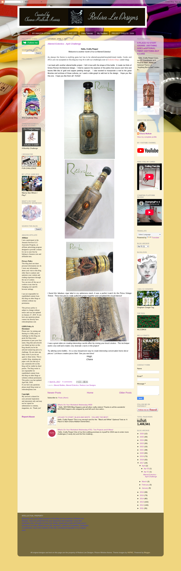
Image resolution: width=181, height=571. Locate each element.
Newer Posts (54, 392)
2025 (142, 437)
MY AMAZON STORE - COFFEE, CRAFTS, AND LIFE (54, 33)
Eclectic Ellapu (113, 59)
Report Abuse (28, 417)
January (145, 488)
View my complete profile (147, 137)
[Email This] (77, 382)
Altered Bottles (59, 385)
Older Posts (125, 392)
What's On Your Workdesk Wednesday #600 (75, 405)
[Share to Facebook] (84, 382)
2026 (142, 434)
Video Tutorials (87, 33)
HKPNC (130, 552)
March (144, 481)
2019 (142, 456)
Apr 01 (146, 472)
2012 (142, 505)
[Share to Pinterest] (87, 382)
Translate (155, 238)
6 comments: (67, 382)
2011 (142, 508)
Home (90, 392)
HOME (25, 33)
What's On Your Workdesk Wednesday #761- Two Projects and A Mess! (85, 430)
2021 (142, 450)
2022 (142, 447)
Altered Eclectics (72, 385)
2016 (142, 492)
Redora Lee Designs (88, 385)
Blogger (147, 552)
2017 (142, 463)
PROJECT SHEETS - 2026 (123, 33)
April (144, 466)
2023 (142, 443)
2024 (142, 440)
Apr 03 (146, 469)
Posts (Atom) (63, 398)
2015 (142, 495)
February (145, 485)
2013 (142, 502)
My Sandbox (102, 33)
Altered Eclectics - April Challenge (64, 44)
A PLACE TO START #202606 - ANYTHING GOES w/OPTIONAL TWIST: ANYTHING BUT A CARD (148, 48)
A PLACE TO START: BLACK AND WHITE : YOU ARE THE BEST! (83, 417)
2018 (142, 460)
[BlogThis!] (80, 382)
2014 (142, 499)
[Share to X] (82, 382)
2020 (142, 453)
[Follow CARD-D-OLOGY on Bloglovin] (147, 283)
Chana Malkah (146, 134)
